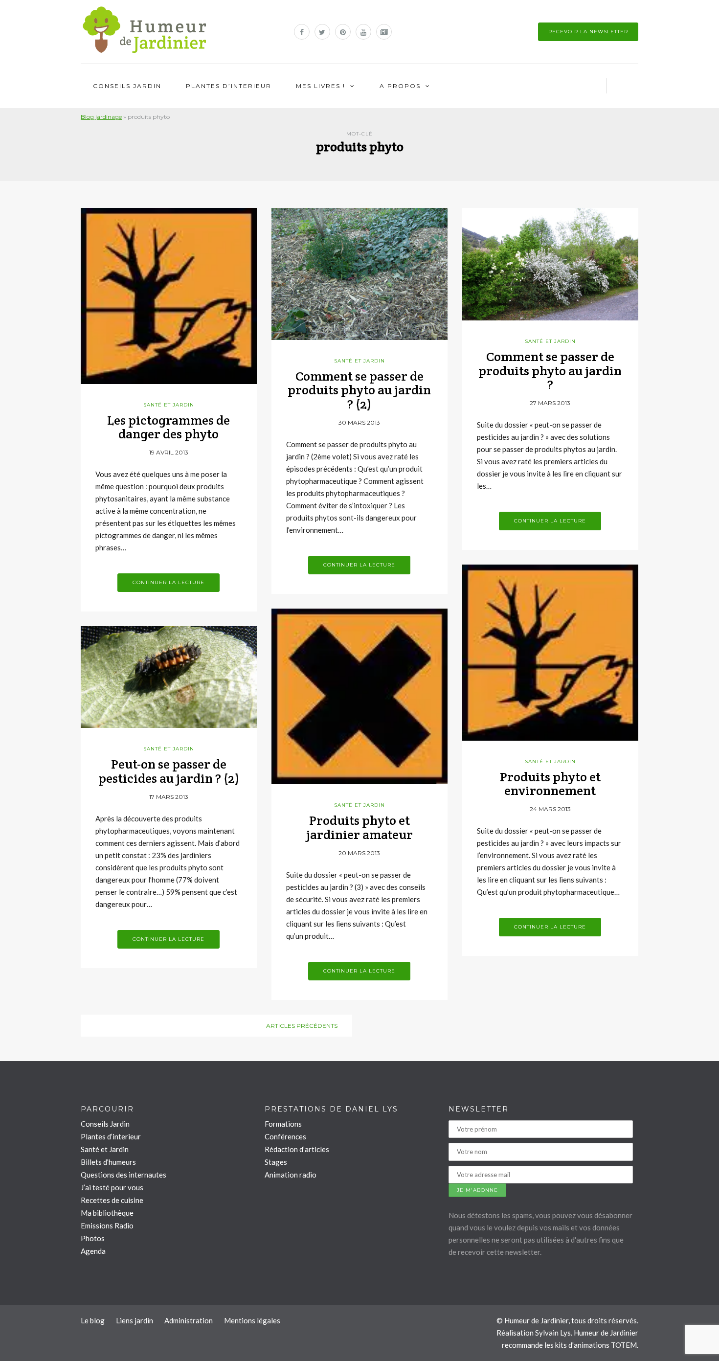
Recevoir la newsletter (588, 31)
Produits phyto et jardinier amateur (359, 827)
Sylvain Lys (553, 1332)
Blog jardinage (101, 116)
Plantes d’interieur (228, 86)
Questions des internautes (123, 1174)
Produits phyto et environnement (550, 784)
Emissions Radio (107, 1225)
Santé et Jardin (168, 405)
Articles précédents (301, 1025)
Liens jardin (134, 1320)
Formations (283, 1123)
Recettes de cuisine (112, 1200)
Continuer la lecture (168, 582)
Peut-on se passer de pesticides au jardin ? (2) (168, 771)
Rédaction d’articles (297, 1149)
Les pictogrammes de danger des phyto (168, 427)
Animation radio (290, 1174)
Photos (93, 1238)
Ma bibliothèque (107, 1212)
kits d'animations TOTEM (596, 1344)
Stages (276, 1161)
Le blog (93, 1320)
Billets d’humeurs (108, 1161)
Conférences (285, 1136)
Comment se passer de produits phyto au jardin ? (550, 370)
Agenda (93, 1251)
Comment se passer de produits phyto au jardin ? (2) (359, 390)
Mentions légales (252, 1320)
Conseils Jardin (127, 86)
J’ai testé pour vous (112, 1187)
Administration (188, 1320)
